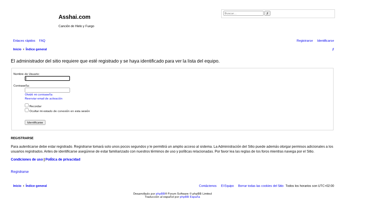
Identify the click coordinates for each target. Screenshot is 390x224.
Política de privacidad (62, 159)
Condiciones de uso (27, 159)
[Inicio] (34, 18)
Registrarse (20, 172)
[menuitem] (41, 40)
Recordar (35, 106)
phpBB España (190, 196)
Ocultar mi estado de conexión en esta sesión (59, 111)
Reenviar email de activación (44, 98)
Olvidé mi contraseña (39, 94)
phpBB (160, 193)
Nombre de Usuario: (26, 73)
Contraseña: (21, 85)
